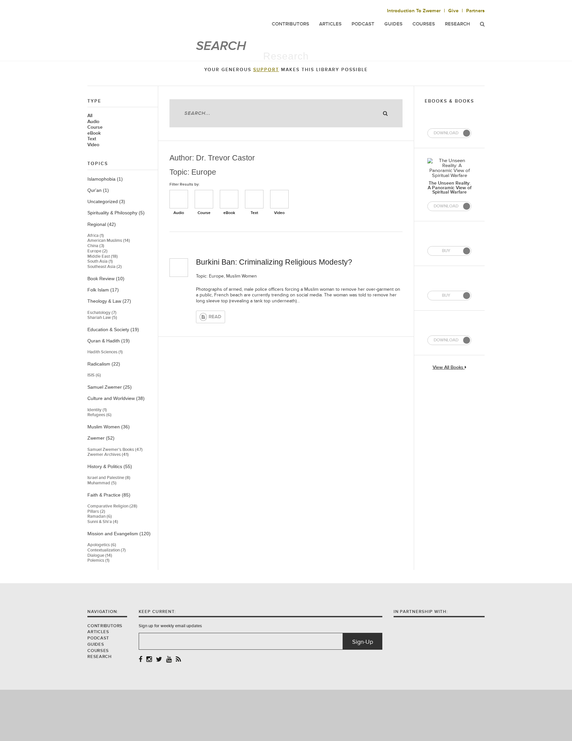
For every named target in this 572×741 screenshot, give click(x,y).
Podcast (98, 638)
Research (457, 24)
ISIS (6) (94, 375)
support (266, 69)
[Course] (204, 199)
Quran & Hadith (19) (108, 340)
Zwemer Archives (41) (108, 454)
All (89, 115)
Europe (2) (97, 251)
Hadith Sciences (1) (105, 352)
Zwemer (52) (101, 438)
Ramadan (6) (99, 516)
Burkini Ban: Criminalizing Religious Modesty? (274, 262)
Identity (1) (97, 410)
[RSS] (178, 659)
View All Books (449, 367)
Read (215, 317)
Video (93, 145)
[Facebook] (140, 659)
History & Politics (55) (109, 466)
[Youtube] (169, 659)
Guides (95, 644)
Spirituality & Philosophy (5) (116, 212)
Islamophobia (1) (105, 179)
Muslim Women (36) (108, 426)
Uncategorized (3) (106, 201)
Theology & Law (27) (109, 301)
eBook (94, 133)
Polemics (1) (98, 560)
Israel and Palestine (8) (108, 477)
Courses (423, 24)
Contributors (104, 626)
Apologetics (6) (101, 545)
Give (453, 11)
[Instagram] (149, 659)
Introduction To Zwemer (414, 11)
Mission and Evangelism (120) (119, 533)
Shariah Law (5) (102, 317)
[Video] (279, 199)
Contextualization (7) (106, 550)
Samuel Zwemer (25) (109, 387)
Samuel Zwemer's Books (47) (115, 449)
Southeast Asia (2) (104, 266)
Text (91, 139)
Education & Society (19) (113, 329)
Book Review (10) (105, 278)
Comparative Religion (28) (112, 506)
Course (95, 127)
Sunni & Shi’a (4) (102, 521)
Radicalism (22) (103, 364)
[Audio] (178, 199)
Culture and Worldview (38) (116, 398)
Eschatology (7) (102, 312)
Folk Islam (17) (103, 289)
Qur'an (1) (98, 190)
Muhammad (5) (102, 483)
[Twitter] (159, 659)
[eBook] (229, 199)
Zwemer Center (140, 19)
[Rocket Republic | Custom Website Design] (286, 715)
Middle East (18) (102, 256)
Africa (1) (95, 235)
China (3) (95, 245)
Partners (475, 11)
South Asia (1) (100, 261)
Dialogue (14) (99, 555)
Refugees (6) (99, 415)
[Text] (254, 199)
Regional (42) (101, 224)
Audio (93, 121)
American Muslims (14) (108, 240)
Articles (98, 631)
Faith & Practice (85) (108, 495)
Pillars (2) (96, 511)
